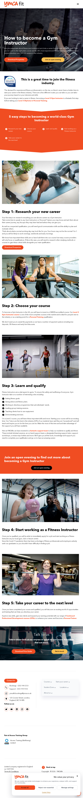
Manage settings (67, 788)
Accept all (25, 788)
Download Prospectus (16, 60)
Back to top (50, 767)
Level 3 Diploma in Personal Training (32, 101)
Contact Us (11, 680)
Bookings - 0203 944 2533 (19, 686)
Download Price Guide (23, 651)
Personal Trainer (70, 618)
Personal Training (37, 317)
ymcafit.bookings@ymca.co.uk (20, 693)
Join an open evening (53, 60)
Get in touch (59, 651)
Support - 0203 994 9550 (19, 689)
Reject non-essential (46, 788)
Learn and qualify (51, 129)
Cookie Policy (46, 792)
